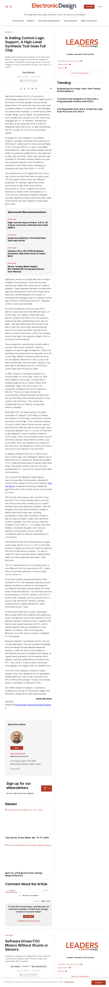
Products (9, 32)
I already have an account (28, 921)
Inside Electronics (89, 21)
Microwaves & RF (39, 966)
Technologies (18, 21)
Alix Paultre (15, 966)
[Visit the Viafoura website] (46, 901)
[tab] (11, 890)
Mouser (61, 68)
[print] (51, 89)
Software (9, 935)
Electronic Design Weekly (49, 21)
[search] (10, 6)
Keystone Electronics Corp (69, 61)
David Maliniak (28, 72)
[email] (36, 89)
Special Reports (71, 21)
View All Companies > (80, 73)
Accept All (98, 982)
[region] (28, 896)
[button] (6, 6)
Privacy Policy (69, 982)
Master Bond (63, 64)
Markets (31, 21)
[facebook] (21, 89)
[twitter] (28, 89)
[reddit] (32, 89)
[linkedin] (25, 89)
